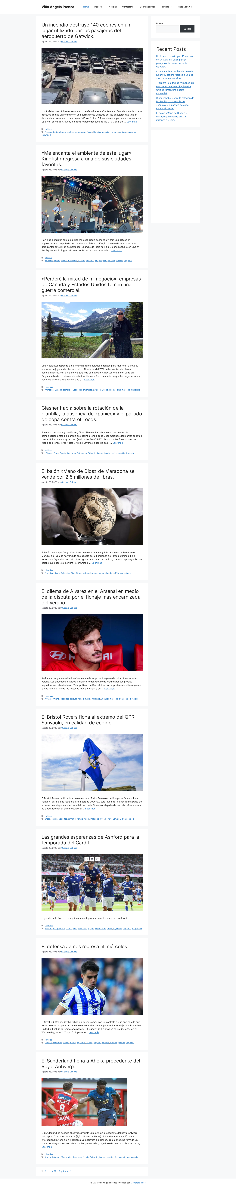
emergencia (80, 132)
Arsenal (56, 699)
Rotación (130, 453)
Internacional (115, 390)
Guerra (105, 390)
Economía (77, 390)
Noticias (113, 6)
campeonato (59, 928)
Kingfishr (103, 260)
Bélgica (64, 1157)
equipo (91, 928)
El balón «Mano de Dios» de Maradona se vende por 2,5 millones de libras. (88, 474)
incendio (106, 132)
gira (96, 260)
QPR (102, 819)
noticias (122, 132)
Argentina (49, 573)
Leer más (132, 121)
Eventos (90, 260)
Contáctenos (128, 6)
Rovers (108, 819)
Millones (119, 573)
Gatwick (97, 132)
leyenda (94, 573)
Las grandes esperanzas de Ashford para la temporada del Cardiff (90, 839)
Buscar (160, 23)
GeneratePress (138, 1182)
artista (57, 260)
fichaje (81, 699)
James (89, 1042)
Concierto (72, 260)
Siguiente (65, 1171)
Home (86, 6)
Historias (49, 387)
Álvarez (48, 699)
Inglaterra (98, 453)
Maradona (109, 573)
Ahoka (48, 1157)
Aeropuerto (50, 132)
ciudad (64, 260)
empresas (87, 390)
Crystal (63, 453)
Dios (73, 573)
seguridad (46, 135)
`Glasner (48, 453)
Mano (101, 573)
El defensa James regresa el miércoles (84, 946)
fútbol (90, 453)
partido (114, 453)
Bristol (47, 819)
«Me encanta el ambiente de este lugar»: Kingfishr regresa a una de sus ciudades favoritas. (87, 158)
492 (54, 1171)
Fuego (89, 132)
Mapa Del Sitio (185, 6)
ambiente (49, 260)
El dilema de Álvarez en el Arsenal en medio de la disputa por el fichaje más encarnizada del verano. (91, 596)
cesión (54, 819)
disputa (73, 699)
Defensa (48, 1042)
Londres (114, 132)
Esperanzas (100, 928)
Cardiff (69, 928)
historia (85, 573)
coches (70, 132)
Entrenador (82, 453)
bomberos (61, 132)
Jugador (105, 699)
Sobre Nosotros (147, 6)
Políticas (165, 6)
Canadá (58, 390)
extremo (72, 819)
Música (111, 260)
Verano (135, 699)
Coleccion (65, 573)
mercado (126, 390)
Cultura (81, 260)
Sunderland (120, 1157)
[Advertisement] (175, 177)
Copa (56, 453)
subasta (127, 573)
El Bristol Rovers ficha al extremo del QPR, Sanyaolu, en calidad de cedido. (89, 719)
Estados (97, 390)
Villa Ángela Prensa (58, 7)
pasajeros (131, 132)
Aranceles (49, 390)
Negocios (135, 390)
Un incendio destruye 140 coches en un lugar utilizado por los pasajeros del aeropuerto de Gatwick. (86, 30)
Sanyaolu (117, 819)
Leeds (107, 453)
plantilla (121, 453)
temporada (137, 928)
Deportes (99, 6)
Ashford (48, 928)
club (75, 928)
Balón (57, 573)
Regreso (128, 260)
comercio (67, 390)
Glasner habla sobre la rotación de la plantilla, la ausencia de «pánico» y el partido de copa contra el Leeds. (92, 413)
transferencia (125, 699)
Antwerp (56, 1157)
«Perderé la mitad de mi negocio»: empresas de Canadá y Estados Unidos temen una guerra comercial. (91, 284)
